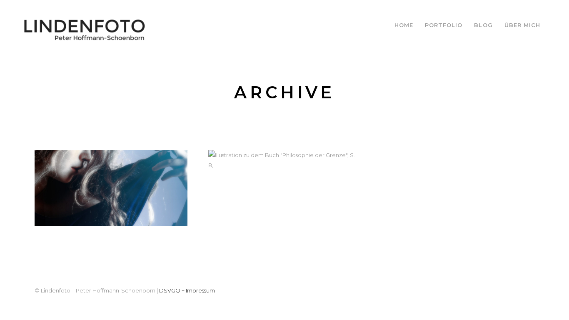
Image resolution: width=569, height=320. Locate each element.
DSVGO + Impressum (187, 290)
